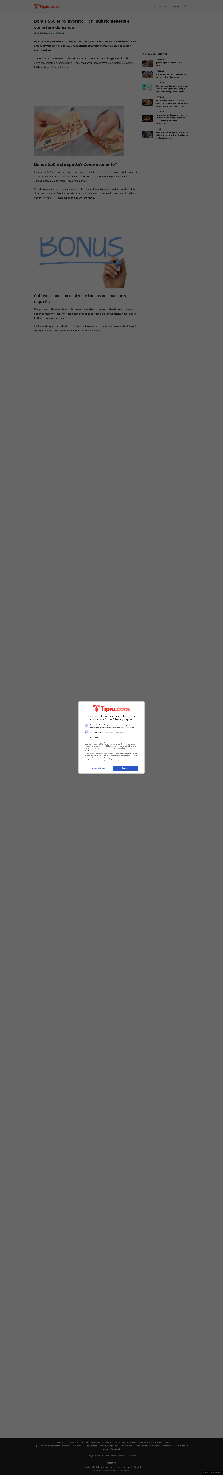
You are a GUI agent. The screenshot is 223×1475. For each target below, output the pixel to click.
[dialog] (111, 737)
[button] (111, 737)
